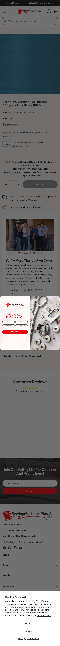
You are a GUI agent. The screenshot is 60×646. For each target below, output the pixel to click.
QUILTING (21, 321)
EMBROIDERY (8, 325)
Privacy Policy (44, 615)
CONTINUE (15, 332)
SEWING (8, 321)
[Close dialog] (58, 298)
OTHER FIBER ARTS (21, 325)
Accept (28, 623)
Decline (28, 630)
